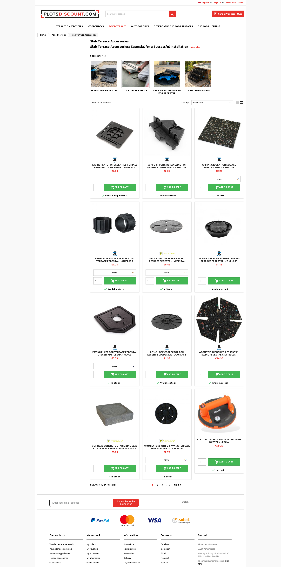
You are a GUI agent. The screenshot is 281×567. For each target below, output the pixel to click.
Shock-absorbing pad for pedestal (167, 92)
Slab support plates (104, 90)
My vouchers (92, 549)
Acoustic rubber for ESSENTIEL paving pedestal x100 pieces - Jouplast (219, 355)
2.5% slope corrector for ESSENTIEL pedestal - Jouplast (166, 353)
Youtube (164, 562)
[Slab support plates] (104, 74)
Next (178, 484)
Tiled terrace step (198, 90)
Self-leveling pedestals (59, 553)
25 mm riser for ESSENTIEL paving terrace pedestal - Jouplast (219, 259)
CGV (138, 562)
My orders (91, 544)
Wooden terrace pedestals (61, 544)
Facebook (165, 544)
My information (93, 558)
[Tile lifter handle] (135, 74)
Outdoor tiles (55, 562)
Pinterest (165, 558)
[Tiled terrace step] (198, 74)
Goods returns (93, 562)
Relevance (212, 103)
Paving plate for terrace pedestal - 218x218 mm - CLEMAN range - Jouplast (114, 355)
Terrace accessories (58, 558)
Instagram (165, 549)
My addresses (93, 553)
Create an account (234, 3)
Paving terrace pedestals (60, 549)
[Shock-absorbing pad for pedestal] (167, 74)
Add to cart (120, 187)
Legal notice (129, 562)
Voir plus (195, 47)
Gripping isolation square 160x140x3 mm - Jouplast (219, 166)
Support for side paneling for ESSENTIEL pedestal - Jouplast (166, 166)
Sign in (217, 3)
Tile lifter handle (135, 90)
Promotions (129, 544)
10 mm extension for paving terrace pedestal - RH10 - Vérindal (167, 447)
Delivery (127, 558)
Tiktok (164, 553)
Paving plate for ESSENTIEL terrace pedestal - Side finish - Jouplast (114, 166)
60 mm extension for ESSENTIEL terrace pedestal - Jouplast (114, 259)
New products (130, 549)
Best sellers (129, 553)
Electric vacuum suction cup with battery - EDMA (219, 440)
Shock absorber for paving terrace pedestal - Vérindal (167, 259)
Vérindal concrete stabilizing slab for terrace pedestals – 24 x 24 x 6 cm (115, 448)
